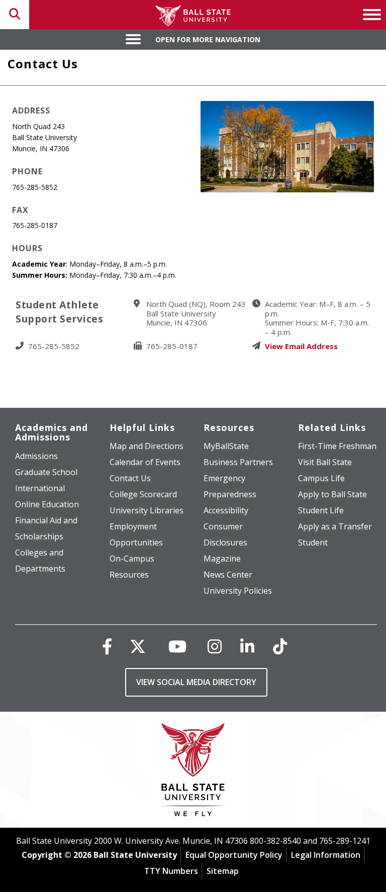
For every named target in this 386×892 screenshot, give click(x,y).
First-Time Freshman (337, 446)
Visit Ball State (325, 462)
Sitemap (223, 870)
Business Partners (238, 462)
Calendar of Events (145, 462)
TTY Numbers (171, 870)
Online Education (47, 504)
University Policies (238, 590)
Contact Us (130, 478)
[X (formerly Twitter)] (138, 646)
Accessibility (226, 510)
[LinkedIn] (247, 646)
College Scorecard (143, 494)
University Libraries (146, 510)
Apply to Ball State (332, 494)
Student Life (321, 510)
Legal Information (325, 854)
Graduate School (46, 472)
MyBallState (226, 446)
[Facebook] (107, 646)
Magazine (222, 558)
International (40, 488)
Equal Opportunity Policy (233, 854)
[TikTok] (280, 646)
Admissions (36, 456)
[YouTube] (177, 646)
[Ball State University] (193, 772)
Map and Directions (146, 446)
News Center (228, 574)
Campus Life (321, 478)
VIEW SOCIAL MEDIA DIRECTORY (196, 682)
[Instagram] (215, 646)
